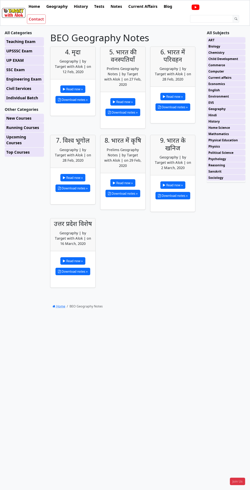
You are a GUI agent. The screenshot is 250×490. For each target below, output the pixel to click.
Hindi (212, 115)
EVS (211, 102)
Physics (214, 146)
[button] (237, 481)
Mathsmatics (218, 134)
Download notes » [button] (74, 100)
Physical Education (223, 140)
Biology (214, 46)
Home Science (219, 127)
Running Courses (22, 127)
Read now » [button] (74, 89)
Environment (218, 96)
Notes (116, 6)
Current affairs (219, 77)
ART (211, 40)
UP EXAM (15, 60)
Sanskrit (214, 171)
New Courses (18, 118)
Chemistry (216, 52)
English (214, 90)
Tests (99, 6)
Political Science (220, 152)
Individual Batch (22, 97)
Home (34, 6)
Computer (216, 71)
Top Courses (18, 152)
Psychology (217, 159)
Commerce (216, 65)
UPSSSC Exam (19, 51)
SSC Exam (15, 69)
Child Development (223, 59)
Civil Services (18, 88)
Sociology (215, 178)
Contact (36, 19)
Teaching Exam (21, 41)
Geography (57, 6)
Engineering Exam (24, 79)
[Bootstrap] (13, 13)
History (81, 6)
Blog (168, 6)
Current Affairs (142, 6)
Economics (216, 84)
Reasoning (216, 165)
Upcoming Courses (16, 139)
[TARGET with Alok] (195, 7)
